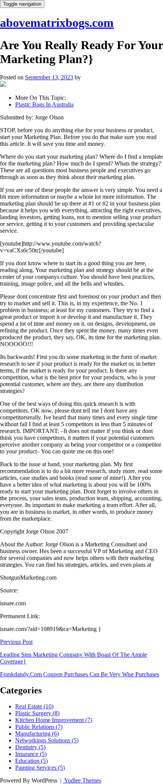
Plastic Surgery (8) (37, 713)
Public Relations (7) (39, 727)
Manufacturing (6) (37, 733)
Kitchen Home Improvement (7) (53, 720)
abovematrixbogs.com (57, 22)
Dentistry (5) (30, 747)
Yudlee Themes (82, 780)
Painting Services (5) (40, 767)
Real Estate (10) (34, 706)
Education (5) (31, 761)
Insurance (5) (31, 754)
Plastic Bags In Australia (44, 104)
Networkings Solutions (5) (46, 740)
